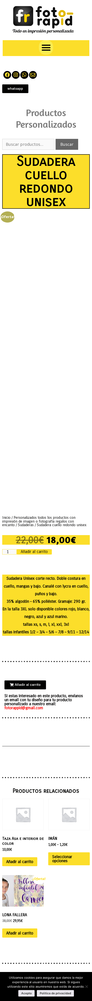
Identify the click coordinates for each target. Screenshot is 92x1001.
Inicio (6, 517)
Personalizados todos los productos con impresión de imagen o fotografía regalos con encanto (38, 521)
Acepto (26, 993)
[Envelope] (33, 75)
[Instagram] (16, 75)
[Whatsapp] (24, 75)
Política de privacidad (55, 993)
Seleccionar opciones (62, 858)
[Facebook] (7, 75)
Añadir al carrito (34, 551)
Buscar (66, 144)
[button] (46, 47)
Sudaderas (26, 525)
